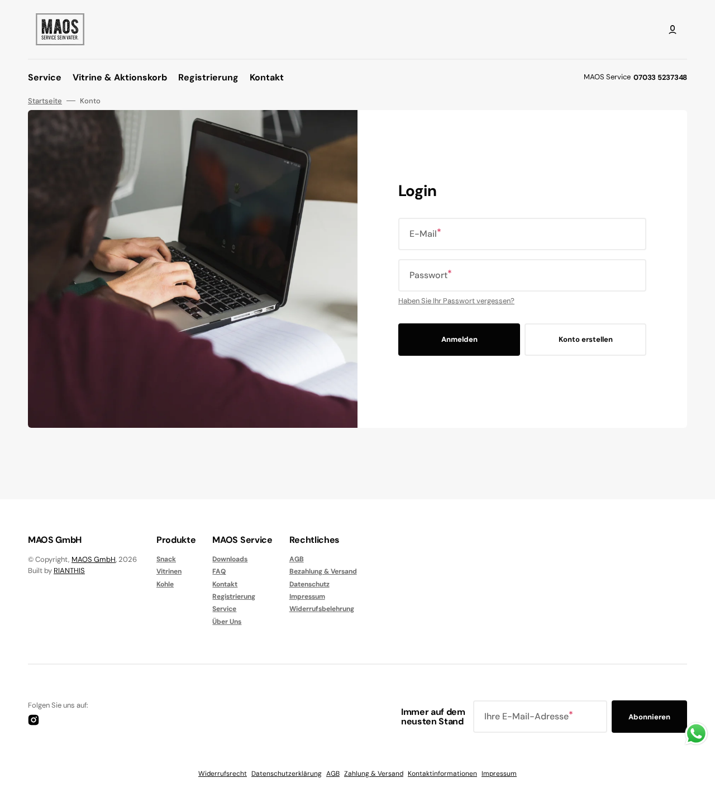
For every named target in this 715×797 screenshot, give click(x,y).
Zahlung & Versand (373, 773)
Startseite (45, 101)
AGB (296, 559)
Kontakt (224, 584)
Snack (166, 559)
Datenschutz (309, 584)
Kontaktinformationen (442, 773)
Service (224, 608)
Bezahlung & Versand (323, 571)
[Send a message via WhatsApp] (696, 733)
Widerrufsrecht (222, 773)
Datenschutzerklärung (286, 773)
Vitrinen (169, 571)
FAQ (219, 571)
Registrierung (233, 596)
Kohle (165, 584)
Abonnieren (649, 717)
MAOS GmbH (94, 559)
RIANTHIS (69, 570)
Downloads (229, 559)
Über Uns (226, 621)
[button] (672, 29)
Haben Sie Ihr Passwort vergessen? (456, 301)
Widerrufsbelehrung (321, 608)
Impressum (307, 596)
